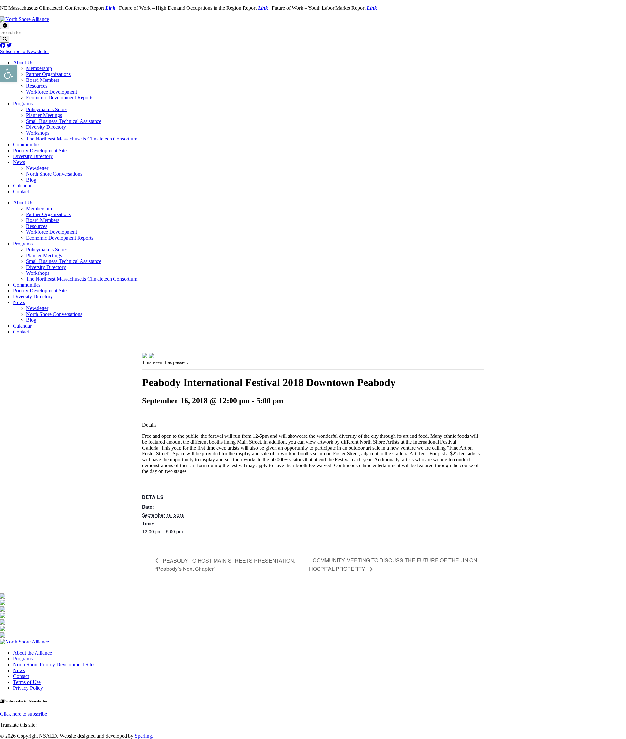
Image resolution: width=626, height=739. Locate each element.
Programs (23, 103)
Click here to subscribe (23, 714)
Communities (26, 144)
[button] (8, 73)
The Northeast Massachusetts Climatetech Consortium (81, 138)
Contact (21, 191)
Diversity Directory (46, 127)
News (19, 162)
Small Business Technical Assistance (63, 121)
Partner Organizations (48, 74)
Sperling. (144, 736)
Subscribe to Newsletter (24, 51)
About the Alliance (32, 653)
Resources (36, 86)
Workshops (37, 133)
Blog (31, 180)
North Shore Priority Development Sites (54, 664)
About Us (23, 62)
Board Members (42, 80)
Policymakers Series (46, 109)
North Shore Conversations (54, 174)
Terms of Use (27, 682)
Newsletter (37, 168)
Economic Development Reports (59, 97)
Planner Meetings (44, 115)
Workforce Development (51, 92)
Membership (39, 68)
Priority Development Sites (40, 150)
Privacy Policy (28, 688)
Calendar (22, 185)
